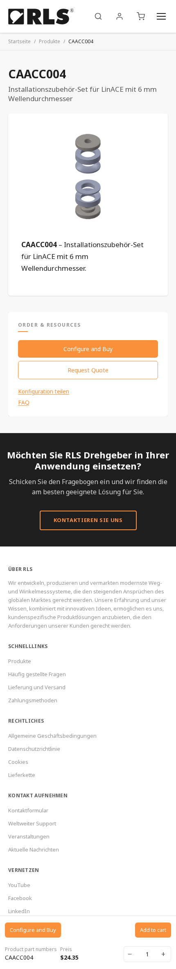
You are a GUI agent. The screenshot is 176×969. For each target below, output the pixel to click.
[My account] (119, 16)
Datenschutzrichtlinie (34, 748)
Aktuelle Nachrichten (33, 849)
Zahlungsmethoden (32, 700)
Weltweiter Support (32, 823)
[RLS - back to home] (41, 16)
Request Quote (88, 370)
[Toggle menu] (161, 16)
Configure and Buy (88, 349)
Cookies (18, 761)
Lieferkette (21, 775)
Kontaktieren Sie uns (88, 520)
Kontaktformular (28, 810)
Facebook (20, 898)
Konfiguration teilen (43, 391)
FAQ (23, 402)
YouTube (19, 885)
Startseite (19, 41)
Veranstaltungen (29, 836)
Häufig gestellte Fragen (37, 674)
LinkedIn (19, 911)
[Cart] (140, 16)
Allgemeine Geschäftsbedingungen (52, 735)
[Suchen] (98, 16)
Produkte (49, 41)
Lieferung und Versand (36, 687)
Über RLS (20, 569)
